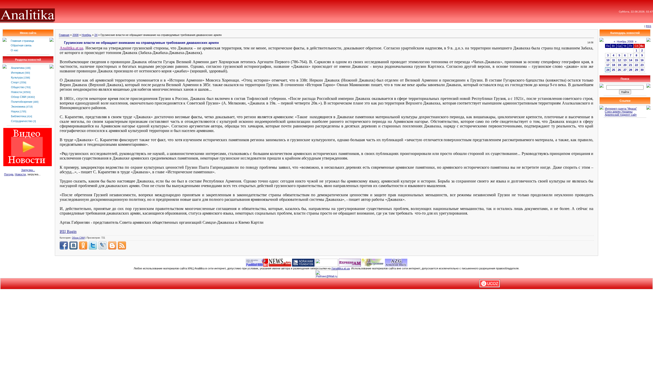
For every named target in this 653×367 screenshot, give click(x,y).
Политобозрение (21, 101)
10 (607, 60)
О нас (14, 50)
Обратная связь (21, 45)
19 (619, 65)
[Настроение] (373, 262)
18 (613, 65)
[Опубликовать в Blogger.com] (112, 245)
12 (619, 60)
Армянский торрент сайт (621, 114)
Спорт (15, 82)
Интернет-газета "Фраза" (621, 108)
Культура (17, 77)
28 (630, 69)
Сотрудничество (21, 121)
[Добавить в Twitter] (93, 245)
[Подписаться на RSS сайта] (122, 245)
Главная (64, 34)
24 (95, 34)
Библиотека (18, 116)
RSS (648, 26)
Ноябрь (86, 34)
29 (636, 69)
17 (607, 65)
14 (630, 60)
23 (642, 65)
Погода (8, 174)
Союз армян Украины (619, 111)
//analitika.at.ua (340, 268)
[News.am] (280, 262)
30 (642, 69)
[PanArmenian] (257, 262)
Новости (16, 92)
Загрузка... (28, 170)
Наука (15, 111)
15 (636, 60)
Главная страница (22, 40)
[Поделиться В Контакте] (73, 245)
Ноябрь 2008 (625, 41)
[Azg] (396, 262)
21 (630, 65)
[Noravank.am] (303, 262)
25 (613, 69)
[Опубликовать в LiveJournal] (102, 245)
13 (624, 60)
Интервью (17, 72)
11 (613, 60)
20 (624, 65)
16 (642, 60)
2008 (75, 34)
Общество (17, 87)
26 (619, 69)
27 (624, 69)
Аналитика (17, 67)
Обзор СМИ (18, 96)
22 (636, 65)
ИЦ (68, 231)
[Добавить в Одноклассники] (83, 245)
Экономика (18, 106)
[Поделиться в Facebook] (64, 245)
